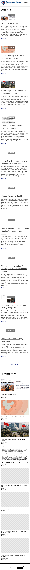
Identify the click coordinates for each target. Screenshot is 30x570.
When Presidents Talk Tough (12, 23)
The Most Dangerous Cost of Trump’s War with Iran (12, 57)
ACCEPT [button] (20, 567)
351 (15, 364)
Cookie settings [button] (11, 567)
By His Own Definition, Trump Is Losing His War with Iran (14, 162)
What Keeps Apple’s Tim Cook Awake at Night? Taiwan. (13, 92)
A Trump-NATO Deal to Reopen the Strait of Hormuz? (14, 127)
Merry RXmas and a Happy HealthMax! (12, 340)
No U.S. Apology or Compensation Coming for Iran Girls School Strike (15, 231)
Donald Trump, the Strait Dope (13, 196)
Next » (18, 364)
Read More (3, 38)
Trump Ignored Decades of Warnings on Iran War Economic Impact (14, 268)
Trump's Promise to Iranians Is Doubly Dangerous (13, 306)
